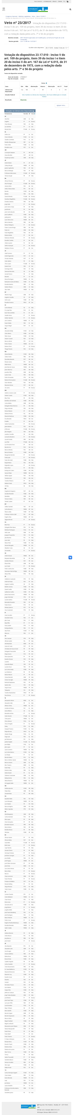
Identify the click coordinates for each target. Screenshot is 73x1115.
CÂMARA (60, 1)
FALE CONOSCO (38, 1)
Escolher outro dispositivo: (36, 47)
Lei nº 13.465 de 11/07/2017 (28, 41)
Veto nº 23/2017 (41, 16)
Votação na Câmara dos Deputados (19, 111)
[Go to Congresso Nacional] (38, 9)
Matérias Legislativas (25, 16)
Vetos (33, 16)
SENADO (54, 1)
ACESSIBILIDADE (47, 1)
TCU (64, 1)
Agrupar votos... (61, 105)
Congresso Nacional (11, 16)
